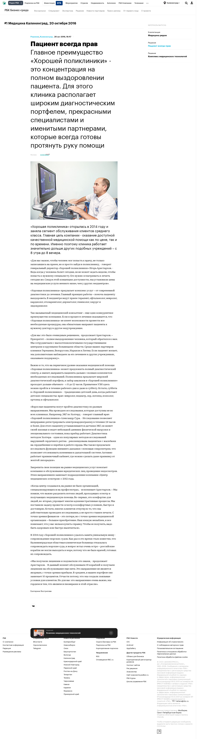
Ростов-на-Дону (70, 671)
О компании (8, 641)
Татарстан (68, 674)
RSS (97, 656)
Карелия (67, 687)
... (147, 2)
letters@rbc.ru (182, 700)
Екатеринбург (70, 641)
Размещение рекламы (12, 651)
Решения (34, 37)
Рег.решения (132, 668)
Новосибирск (69, 644)
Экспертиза (67, 10)
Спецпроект (53, 10)
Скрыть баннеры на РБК (106, 641)
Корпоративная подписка (107, 648)
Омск (66, 648)
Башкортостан (70, 651)
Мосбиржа (182, 710)
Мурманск (68, 690)
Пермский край (70, 667)
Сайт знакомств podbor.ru (138, 674)
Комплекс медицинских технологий (63, 633)
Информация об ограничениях (170, 641)
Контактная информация (13, 644)
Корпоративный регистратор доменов (139, 660)
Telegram (37, 648)
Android (130, 644)
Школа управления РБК (136, 681)
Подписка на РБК (103, 644)
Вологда (67, 654)
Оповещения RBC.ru (104, 659)
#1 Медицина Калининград (26, 23)
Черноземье (69, 680)
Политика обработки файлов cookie (172, 656)
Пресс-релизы (114, 10)
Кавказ (66, 684)
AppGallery (131, 648)
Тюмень (67, 677)
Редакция (7, 648)
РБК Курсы (131, 678)
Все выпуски (40, 10)
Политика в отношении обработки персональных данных (172, 652)
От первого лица (131, 10)
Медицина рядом (157, 35)
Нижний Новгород (71, 664)
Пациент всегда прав (159, 46)
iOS (128, 641)
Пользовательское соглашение (170, 648)
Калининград (46, 37)
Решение (80, 10)
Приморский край (71, 693)
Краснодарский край (73, 661)
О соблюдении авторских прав (170, 644)
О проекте (146, 10)
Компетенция (154, 32)
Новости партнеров (95, 10)
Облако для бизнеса (135, 656)
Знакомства (132, 671)
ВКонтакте (37, 641)
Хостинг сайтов (133, 664)
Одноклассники (40, 644)
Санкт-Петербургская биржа (169, 712)
